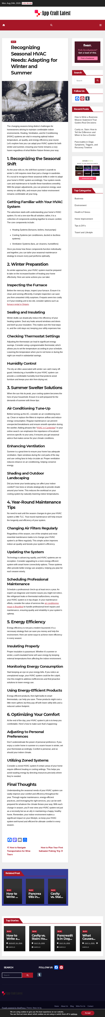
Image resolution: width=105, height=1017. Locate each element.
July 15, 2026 (39, 943)
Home (56, 1006)
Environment (80, 205)
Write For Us (80, 1006)
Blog (13, 41)
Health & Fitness (82, 212)
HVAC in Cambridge (46, 428)
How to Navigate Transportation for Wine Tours (18, 851)
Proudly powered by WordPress (14, 1008)
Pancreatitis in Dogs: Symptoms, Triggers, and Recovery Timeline (86, 145)
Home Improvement (84, 219)
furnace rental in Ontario (18, 304)
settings (74, 1014)
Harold (11, 947)
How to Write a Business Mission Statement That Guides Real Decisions (86, 120)
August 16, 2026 (15, 943)
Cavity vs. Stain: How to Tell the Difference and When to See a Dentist (86, 132)
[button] (51, 25)
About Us (64, 1006)
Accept (88, 1013)
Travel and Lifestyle (84, 232)
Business (79, 198)
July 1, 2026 (90, 943)
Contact (90, 1006)
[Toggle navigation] (100, 25)
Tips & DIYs (80, 226)
